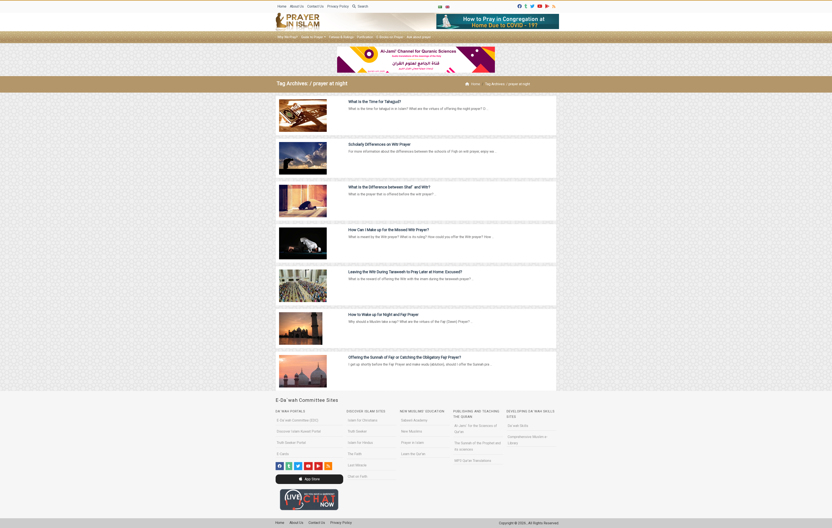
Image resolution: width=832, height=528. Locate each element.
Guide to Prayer (312, 37)
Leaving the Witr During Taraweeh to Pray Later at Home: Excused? (405, 272)
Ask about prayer (419, 37)
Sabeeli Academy (414, 420)
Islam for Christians (362, 420)
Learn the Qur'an (413, 454)
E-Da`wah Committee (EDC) (297, 420)
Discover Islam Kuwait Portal (299, 431)
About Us (297, 6)
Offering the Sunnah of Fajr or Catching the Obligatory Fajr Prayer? (404, 357)
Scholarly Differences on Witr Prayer (379, 144)
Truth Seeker (357, 431)
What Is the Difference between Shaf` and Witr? (389, 187)
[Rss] (554, 6)
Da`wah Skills (518, 426)
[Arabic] (440, 6)
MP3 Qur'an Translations (472, 461)
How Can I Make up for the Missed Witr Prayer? (388, 229)
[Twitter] (533, 6)
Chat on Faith (357, 476)
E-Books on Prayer (390, 37)
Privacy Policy (338, 6)
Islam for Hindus (360, 443)
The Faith (355, 454)
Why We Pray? (287, 37)
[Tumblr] (526, 6)
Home (281, 6)
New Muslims (411, 431)
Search (362, 6)
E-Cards (283, 454)
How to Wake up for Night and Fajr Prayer (383, 314)
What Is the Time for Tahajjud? (374, 101)
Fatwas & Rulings (341, 37)
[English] (447, 6)
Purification (365, 37)
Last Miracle (357, 465)
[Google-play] (548, 6)
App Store (312, 479)
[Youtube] (540, 6)
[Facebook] (520, 6)
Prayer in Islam (412, 443)
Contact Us (315, 6)
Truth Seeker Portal (291, 443)
